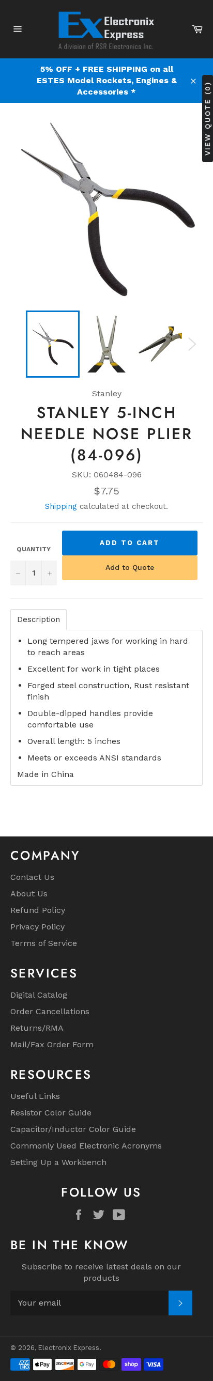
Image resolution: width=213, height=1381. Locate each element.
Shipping (61, 506)
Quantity (34, 549)
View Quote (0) (207, 118)
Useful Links (35, 1096)
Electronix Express (68, 1348)
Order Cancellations (49, 1011)
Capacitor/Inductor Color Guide (73, 1129)
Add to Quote (129, 567)
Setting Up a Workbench (58, 1162)
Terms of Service (43, 943)
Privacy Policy (37, 927)
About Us (29, 893)
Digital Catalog (38, 995)
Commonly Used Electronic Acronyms (86, 1146)
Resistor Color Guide (51, 1113)
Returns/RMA (37, 1028)
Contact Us (32, 877)
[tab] (38, 619)
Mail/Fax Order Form (52, 1044)
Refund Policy (37, 910)
